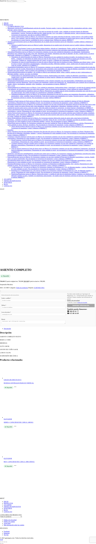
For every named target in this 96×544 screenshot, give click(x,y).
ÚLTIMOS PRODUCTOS (16, 26)
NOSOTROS (8, 182)
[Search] (25, 1)
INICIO (6, 23)
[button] (4, 20)
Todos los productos (22, 288)
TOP (1, 540)
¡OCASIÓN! (8, 179)
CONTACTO (8, 186)
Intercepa (10, 99)
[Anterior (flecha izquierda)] (1, 543)
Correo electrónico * (6, 312)
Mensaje (3, 319)
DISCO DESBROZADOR (16, 79)
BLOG (6, 184)
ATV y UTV (11, 86)
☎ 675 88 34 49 (73, 313)
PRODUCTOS (8, 25)
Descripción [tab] (7, 328)
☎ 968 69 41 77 (73, 311)
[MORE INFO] (15, 387)
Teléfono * (3, 305)
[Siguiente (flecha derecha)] (2, 543)
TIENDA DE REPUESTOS (12, 181)
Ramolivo (10, 130)
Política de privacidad (73, 300)
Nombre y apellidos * (6, 298)
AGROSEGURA (39, 288)
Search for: (3, 1)
